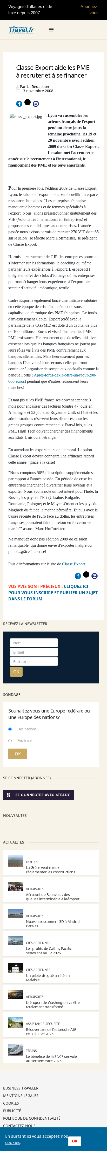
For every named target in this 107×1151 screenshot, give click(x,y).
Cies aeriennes (38, 943)
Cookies (11, 1103)
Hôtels (32, 862)
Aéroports (35, 889)
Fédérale (24, 740)
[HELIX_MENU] (51, 29)
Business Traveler (20, 1088)
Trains (31, 1051)
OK (16, 672)
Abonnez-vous (89, 9)
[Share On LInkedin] (36, 104)
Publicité (12, 1111)
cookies (12, 1142)
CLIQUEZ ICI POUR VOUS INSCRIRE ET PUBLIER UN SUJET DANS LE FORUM (53, 593)
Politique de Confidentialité (32, 1118)
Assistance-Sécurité (43, 1024)
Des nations (27, 729)
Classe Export (73, 564)
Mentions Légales (20, 1096)
